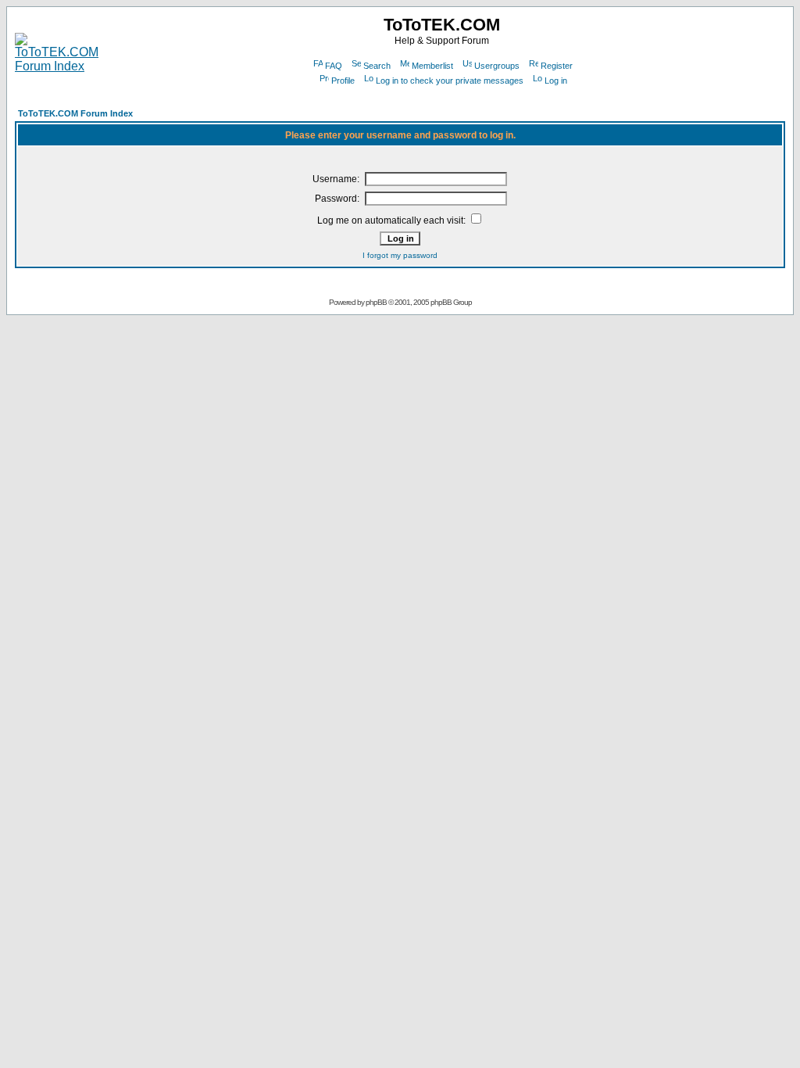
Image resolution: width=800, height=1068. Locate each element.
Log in (556, 80)
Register (557, 65)
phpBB (376, 302)
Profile (343, 80)
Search (377, 65)
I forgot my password (400, 255)
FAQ (333, 65)
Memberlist (432, 65)
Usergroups (497, 65)
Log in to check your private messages (449, 80)
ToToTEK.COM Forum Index (75, 113)
